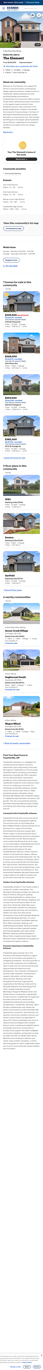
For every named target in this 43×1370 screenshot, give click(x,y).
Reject (27, 1367)
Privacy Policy (27, 1362)
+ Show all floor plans (12, 590)
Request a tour (11, 260)
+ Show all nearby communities (16, 743)
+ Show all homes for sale (14, 458)
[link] (21, 29)
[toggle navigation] (3, 8)
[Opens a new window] (32, 15)
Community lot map (14, 228)
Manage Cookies (15, 1367)
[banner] (21, 2)
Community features (13, 173)
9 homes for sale (12, 736)
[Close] (41, 1355)
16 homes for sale (12, 690)
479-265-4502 (11, 266)
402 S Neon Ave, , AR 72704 (22, 66)
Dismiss (37, 1367)
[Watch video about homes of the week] (21, 144)
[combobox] (31, 8)
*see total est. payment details (15, 319)
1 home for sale (11, 643)
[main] (21, 690)
